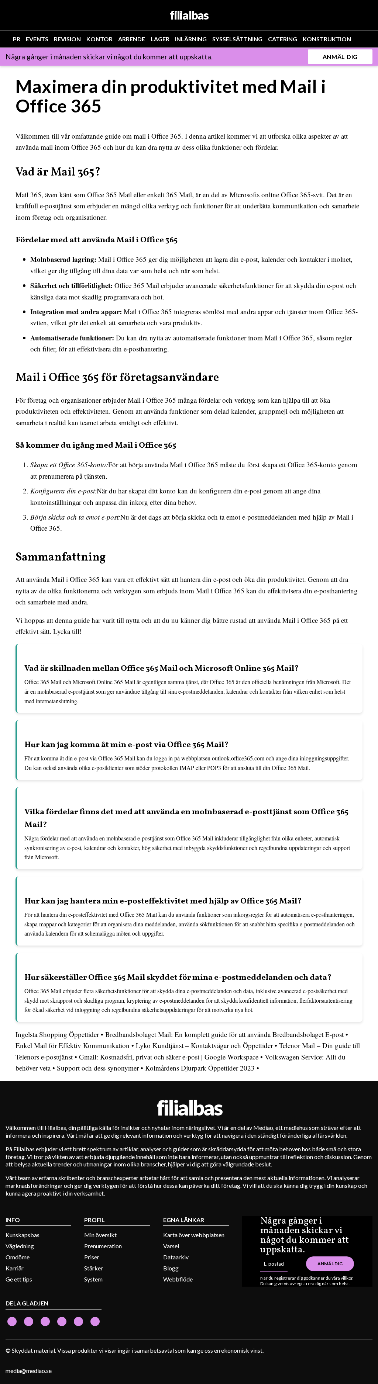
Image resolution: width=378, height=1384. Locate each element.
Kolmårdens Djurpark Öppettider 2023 (200, 1067)
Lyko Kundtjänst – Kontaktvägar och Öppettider (204, 1045)
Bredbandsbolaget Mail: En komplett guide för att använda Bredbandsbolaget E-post (224, 1034)
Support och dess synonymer (98, 1067)
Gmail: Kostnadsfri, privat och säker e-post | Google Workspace (168, 1056)
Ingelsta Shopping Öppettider (57, 1034)
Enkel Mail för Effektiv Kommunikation (73, 1045)
